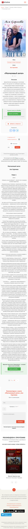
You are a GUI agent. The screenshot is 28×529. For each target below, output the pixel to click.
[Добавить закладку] (19, 139)
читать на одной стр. (12, 139)
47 (14, 380)
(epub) (15, 161)
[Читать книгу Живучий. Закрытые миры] (14, 461)
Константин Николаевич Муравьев (14, 477)
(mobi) (18, 161)
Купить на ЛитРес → (14, 113)
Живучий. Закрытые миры (14, 476)
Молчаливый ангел (6, 8)
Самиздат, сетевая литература (16, 7)
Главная (2, 7)
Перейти (17, 147)
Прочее (6, 7)
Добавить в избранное (15, 123)
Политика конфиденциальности (14, 505)
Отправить (20, 421)
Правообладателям (14, 507)
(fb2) (12, 161)
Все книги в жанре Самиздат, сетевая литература (13, 444)
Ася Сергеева (14, 67)
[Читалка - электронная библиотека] (5, 2)
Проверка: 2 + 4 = (14, 406)
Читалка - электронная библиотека (17, 527)
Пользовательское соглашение (14, 503)
